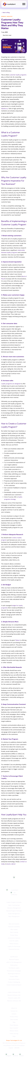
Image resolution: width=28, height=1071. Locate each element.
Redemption (14, 965)
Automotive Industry (14, 938)
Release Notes (14, 1031)
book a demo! (11, 864)
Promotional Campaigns (14, 971)
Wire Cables (14, 929)
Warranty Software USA (14, 1001)
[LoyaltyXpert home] (9, 4)
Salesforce (4, 108)
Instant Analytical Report (14, 985)
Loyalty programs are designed (10, 384)
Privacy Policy (14, 1016)
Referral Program (14, 959)
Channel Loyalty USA (14, 998)
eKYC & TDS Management (14, 962)
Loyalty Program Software (14, 902)
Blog (14, 1022)
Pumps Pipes (14, 935)
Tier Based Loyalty (14, 968)
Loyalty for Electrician (14, 946)
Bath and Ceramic (14, 924)
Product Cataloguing (14, 982)
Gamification (14, 957)
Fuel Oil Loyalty (14, 941)
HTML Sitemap (14, 1033)
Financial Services (14, 949)
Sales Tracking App (14, 905)
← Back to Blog (5, 12)
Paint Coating (14, 932)
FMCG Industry (14, 943)
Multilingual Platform (14, 973)
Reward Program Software (14, 911)
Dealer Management (14, 913)
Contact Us (14, 1011)
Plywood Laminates (14, 926)
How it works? (14, 1028)
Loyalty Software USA (14, 992)
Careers (14, 1014)
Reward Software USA (14, 995)
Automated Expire (14, 979)
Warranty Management (14, 908)
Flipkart (17, 640)
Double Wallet (14, 976)
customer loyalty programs (18, 75)
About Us (14, 1008)
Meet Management (14, 916)
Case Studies (14, 1019)
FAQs (14, 1036)
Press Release (14, 1025)
